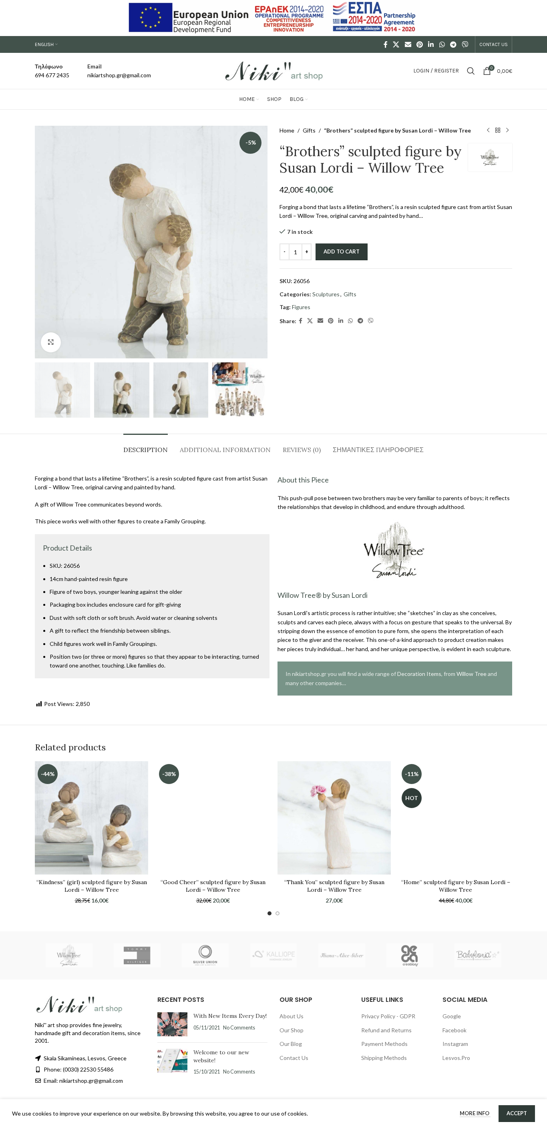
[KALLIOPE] (273, 955)
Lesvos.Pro (456, 1057)
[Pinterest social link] (419, 44)
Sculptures (326, 294)
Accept (517, 1113)
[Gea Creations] (410, 955)
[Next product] (507, 130)
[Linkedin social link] (431, 44)
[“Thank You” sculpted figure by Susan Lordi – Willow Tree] (334, 818)
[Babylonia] (478, 955)
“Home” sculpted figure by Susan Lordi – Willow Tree (455, 886)
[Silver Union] (205, 955)
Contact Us (294, 1057)
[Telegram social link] (453, 44)
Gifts (309, 130)
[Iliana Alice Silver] (342, 955)
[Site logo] (273, 70)
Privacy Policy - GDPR (388, 1016)
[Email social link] (408, 44)
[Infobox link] (52, 71)
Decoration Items (419, 673)
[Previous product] (488, 130)
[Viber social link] (465, 44)
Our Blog (291, 1043)
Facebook (454, 1030)
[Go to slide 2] (278, 913)
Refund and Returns (386, 1030)
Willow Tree (472, 673)
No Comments (239, 1028)
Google (451, 1016)
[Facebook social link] (385, 44)
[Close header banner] (537, 18)
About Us (292, 1016)
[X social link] (396, 44)
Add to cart (342, 251)
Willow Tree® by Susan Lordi (323, 595)
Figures (301, 307)
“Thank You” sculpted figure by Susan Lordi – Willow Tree (334, 886)
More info (475, 1113)
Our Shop (292, 1030)
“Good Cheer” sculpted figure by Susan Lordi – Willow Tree (213, 886)
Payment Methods (384, 1043)
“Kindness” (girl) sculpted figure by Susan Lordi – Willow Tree (91, 886)
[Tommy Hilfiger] (137, 955)
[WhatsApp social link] (441, 44)
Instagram (455, 1043)
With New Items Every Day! (230, 1015)
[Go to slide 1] (269, 913)
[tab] (145, 446)
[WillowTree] (69, 955)
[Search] (471, 71)
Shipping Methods (384, 1057)
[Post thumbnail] (172, 1024)
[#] (51, 342)
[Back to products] (498, 130)
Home (287, 130)
